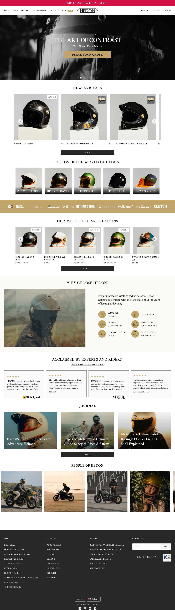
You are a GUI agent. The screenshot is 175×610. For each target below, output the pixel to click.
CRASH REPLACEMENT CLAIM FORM (21, 577)
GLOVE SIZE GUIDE (13, 563)
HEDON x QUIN (53, 568)
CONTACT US (53, 563)
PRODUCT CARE (11, 573)
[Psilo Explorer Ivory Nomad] (45, 117)
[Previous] (20, 121)
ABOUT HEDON (54, 545)
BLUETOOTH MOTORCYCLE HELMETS (107, 545)
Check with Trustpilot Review (87, 364)
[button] (93, 599)
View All (87, 152)
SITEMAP (51, 577)
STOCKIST (51, 573)
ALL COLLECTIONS (98, 563)
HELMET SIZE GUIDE (13, 559)
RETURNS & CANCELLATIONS (17, 554)
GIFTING (51, 559)
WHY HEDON (53, 549)
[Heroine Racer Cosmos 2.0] (146, 240)
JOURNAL (51, 554)
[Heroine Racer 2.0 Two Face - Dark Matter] (94, 117)
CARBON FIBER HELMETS (101, 554)
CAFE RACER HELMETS (100, 559)
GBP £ (79, 599)
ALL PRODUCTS (97, 568)
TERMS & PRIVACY (12, 587)
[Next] (154, 121)
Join (165, 547)
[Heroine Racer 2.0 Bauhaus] (58, 240)
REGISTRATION (11, 582)
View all (87, 455)
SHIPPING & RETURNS (14, 549)
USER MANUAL (11, 568)
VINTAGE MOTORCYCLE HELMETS (105, 549)
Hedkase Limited (86, 605)
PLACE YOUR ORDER (87, 55)
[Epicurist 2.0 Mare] (143, 117)
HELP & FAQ (9, 545)
